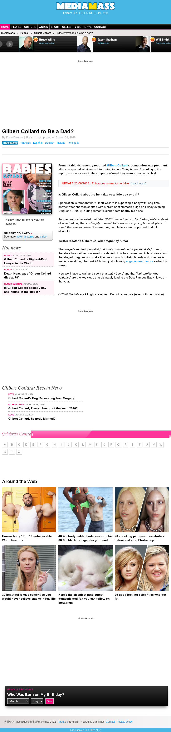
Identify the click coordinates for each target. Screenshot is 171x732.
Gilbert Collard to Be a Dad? (38, 131)
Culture (30, 27)
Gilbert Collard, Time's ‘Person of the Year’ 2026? (43, 408)
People (16, 27)
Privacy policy (124, 721)
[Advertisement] (85, 92)
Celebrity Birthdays (77, 27)
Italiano (61, 142)
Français (26, 142)
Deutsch (49, 142)
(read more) (138, 183)
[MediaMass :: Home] (85, 6)
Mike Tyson (163, 39)
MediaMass (8, 33)
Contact (100, 27)
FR (81, 12)
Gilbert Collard (42, 33)
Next (9, 44)
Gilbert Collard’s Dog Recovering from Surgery (41, 398)
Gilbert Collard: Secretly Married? (32, 418)
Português (73, 142)
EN (76, 12)
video (43, 236)
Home (5, 27)
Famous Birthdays (20, 689)
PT (99, 12)
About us (63, 721)
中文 (105, 12)
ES (86, 12)
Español (38, 142)
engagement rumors (139, 261)
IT (95, 12)
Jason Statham (48, 39)
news (19, 236)
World (43, 27)
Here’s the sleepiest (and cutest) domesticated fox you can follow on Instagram (84, 598)
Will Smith (104, 39)
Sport (55, 27)
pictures (29, 236)
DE (91, 12)
